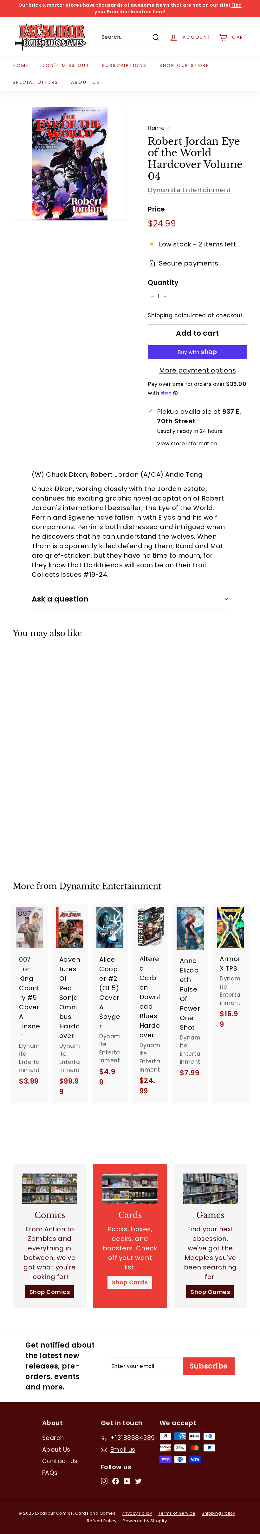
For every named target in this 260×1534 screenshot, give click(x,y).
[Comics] (49, 1189)
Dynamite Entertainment (189, 189)
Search (53, 1438)
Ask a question (60, 599)
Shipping (160, 315)
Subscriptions (124, 65)
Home (21, 65)
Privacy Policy (137, 1513)
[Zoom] (69, 163)
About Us (85, 82)
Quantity (163, 282)
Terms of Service (176, 1513)
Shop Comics (49, 1292)
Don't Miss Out (65, 65)
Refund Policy (102, 1521)
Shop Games (210, 1292)
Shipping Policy (218, 1513)
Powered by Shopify (145, 1521)
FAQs (50, 1473)
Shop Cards (130, 1282)
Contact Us (60, 1461)
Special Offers (35, 82)
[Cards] (129, 1189)
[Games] (210, 1189)
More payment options (197, 370)
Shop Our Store (184, 65)
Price (156, 209)
